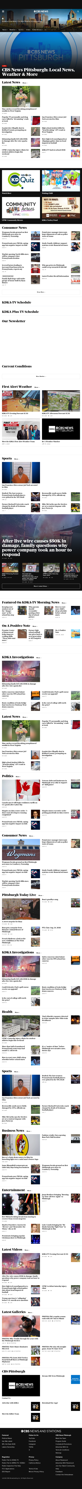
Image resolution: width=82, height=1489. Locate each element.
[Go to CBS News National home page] (41, 11)
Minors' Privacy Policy (36, 1471)
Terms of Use (33, 1469)
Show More (40, 292)
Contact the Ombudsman (64, 1474)
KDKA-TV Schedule (16, 302)
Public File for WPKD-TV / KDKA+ (13, 1463)
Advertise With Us (62, 1447)
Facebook (32, 1441)
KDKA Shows (37, 30)
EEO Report (6, 1471)
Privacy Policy (33, 1460)
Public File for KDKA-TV (10, 1460)
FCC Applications (8, 1469)
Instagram (32, 1444)
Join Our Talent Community (65, 1466)
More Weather (40, 376)
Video (28, 30)
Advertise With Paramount (65, 1463)
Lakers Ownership (8, 1447)
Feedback (59, 1471)
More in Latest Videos (40, 586)
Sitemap (58, 1453)
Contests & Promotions (64, 1444)
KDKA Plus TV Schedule (20, 312)
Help (57, 1469)
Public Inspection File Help (11, 1466)
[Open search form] (78, 11)
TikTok (31, 1447)
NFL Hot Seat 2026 (8, 1444)
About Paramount (62, 1460)
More (25, 83)
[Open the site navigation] (15, 11)
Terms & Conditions (62, 1450)
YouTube (32, 1438)
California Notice (34, 1463)
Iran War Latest (7, 1441)
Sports (20, 30)
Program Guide (61, 1441)
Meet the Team (61, 1438)
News (4, 30)
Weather (13, 30)
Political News (7, 1438)
